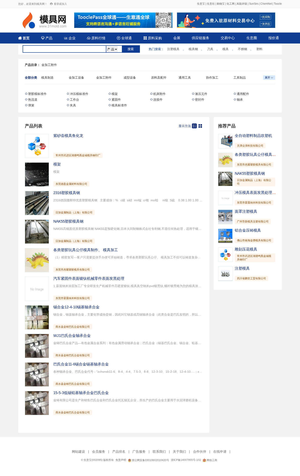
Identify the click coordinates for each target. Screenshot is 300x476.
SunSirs (253, 3)
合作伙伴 (199, 451)
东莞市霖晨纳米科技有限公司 (73, 298)
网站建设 (78, 451)
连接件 (158, 99)
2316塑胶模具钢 (66, 193)
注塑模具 (173, 49)
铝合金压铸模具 (248, 230)
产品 (46, 38)
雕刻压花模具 (246, 249)
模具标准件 (119, 105)
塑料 (259, 49)
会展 (176, 38)
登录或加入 (60, 3)
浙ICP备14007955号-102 (186, 459)
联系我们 (159, 451)
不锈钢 (242, 49)
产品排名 (118, 451)
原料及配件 (158, 77)
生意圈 (251, 38)
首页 (24, 38)
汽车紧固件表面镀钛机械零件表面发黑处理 (88, 278)
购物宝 (221, 3)
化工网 (231, 3)
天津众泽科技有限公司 (250, 145)
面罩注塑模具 (246, 211)
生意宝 (201, 3)
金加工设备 (76, 77)
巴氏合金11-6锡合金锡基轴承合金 (81, 364)
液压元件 (201, 94)
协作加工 (212, 77)
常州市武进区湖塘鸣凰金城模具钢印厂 (78, 155)
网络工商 (211, 460)
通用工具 (185, 77)
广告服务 (139, 451)
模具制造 (47, 77)
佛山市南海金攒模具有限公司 (254, 240)
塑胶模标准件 (37, 94)
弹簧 (31, 105)
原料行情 (96, 38)
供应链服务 (200, 38)
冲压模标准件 (79, 94)
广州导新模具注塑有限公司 (253, 221)
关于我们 (179, 451)
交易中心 (228, 38)
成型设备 (130, 77)
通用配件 (243, 94)
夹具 (73, 105)
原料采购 (152, 38)
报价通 (273, 38)
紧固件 (116, 99)
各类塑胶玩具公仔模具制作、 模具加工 (85, 250)
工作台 (74, 99)
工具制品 (239, 77)
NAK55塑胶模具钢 (68, 221)
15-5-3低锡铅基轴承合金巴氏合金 (81, 393)
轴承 (240, 99)
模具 (225, 49)
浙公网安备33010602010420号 (150, 460)
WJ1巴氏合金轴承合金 (72, 336)
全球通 (124, 38)
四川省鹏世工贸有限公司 (251, 278)
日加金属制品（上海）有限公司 (74, 212)
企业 (70, 38)
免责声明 (121, 459)
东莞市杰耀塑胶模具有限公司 (73, 269)
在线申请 (219, 451)
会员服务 (98, 451)
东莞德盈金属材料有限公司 (71, 183)
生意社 (211, 3)
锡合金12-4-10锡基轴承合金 (76, 307)
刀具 (210, 49)
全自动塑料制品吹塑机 (253, 136)
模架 (115, 94)
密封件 (199, 99)
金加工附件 (49, 65)
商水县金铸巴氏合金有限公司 (73, 326)
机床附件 (159, 94)
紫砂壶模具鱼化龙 (68, 136)
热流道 (32, 99)
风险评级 (242, 3)
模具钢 (193, 49)
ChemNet (266, 3)
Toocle (278, 3)
